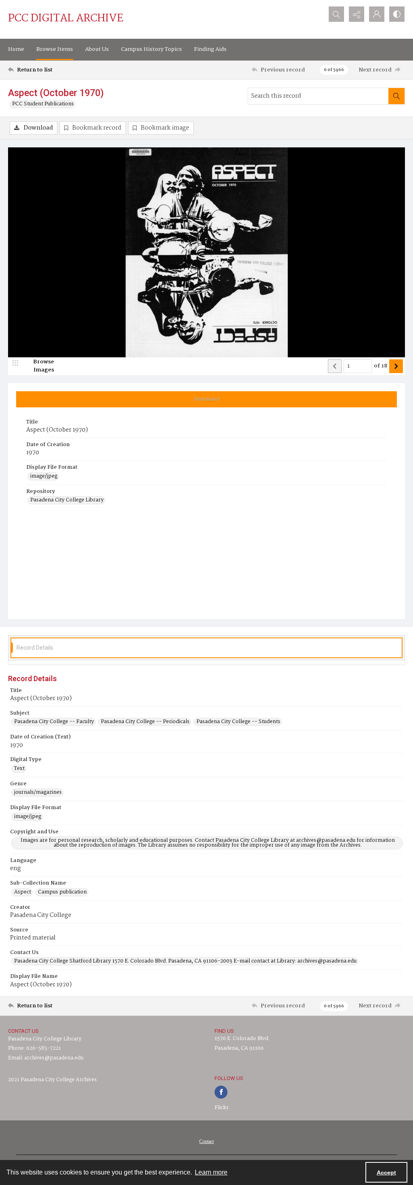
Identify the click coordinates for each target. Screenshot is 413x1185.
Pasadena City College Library (67, 500)
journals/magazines (38, 793)
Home (16, 49)
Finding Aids (210, 49)
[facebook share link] (221, 1092)
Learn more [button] (211, 1172)
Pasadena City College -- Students (238, 722)
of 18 (380, 366)
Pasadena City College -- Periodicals (145, 722)
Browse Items (54, 49)
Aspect (22, 892)
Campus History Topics (151, 49)
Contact (206, 1141)
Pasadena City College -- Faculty (54, 722)
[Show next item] (396, 366)
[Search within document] (396, 96)
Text (19, 769)
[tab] (206, 399)
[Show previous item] (335, 366)
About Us (97, 49)
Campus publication (62, 892)
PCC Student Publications (43, 104)
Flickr (222, 1107)
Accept (386, 1172)
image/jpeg (43, 476)
